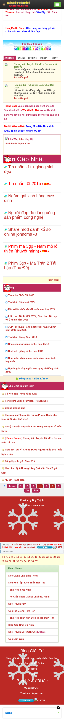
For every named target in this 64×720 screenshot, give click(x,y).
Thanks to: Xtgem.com (31, 693)
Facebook (32, 669)
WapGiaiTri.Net (31, 688)
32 (17, 561)
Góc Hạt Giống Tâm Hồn (21, 611)
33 (21, 561)
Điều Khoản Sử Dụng (37, 544)
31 (14, 561)
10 (27, 490)
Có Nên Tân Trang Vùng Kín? (21, 393)
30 (10, 561)
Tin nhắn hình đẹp (18, 544)
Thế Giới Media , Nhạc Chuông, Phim (29, 596)
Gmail (32, 674)
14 (28, 557)
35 (29, 561)
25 (58, 557)
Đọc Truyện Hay (17, 603)
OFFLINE (32, 58)
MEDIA (43, 58)
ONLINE (21, 58)
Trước (12, 486)
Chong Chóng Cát (15, 408)
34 (25, 561)
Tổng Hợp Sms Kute (19, 589)
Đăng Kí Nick (41, 378)
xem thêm (54, 280)
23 (51, 557)
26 (2, 561)
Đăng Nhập (25, 378)
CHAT (55, 58)
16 (32, 557)
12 (25, 557)
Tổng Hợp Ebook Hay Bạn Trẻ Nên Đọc (26, 401)
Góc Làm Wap (16, 639)
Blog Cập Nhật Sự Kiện (21, 625)
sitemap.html (29, 547)
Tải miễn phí (21, 77)
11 (21, 557)
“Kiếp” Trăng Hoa (14, 480)
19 (36, 557)
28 (6, 561)
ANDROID (9, 58)
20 (40, 557)
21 (43, 557)
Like (21, 139)
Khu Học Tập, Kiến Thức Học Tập (26, 582)
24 (55, 557)
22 (47, 557)
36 (32, 561)
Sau (36, 490)
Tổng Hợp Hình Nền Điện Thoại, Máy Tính (31, 617)
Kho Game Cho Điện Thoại (23, 575)
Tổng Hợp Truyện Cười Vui (20, 461)
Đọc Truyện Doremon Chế (22, 632)
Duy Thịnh (38, 500)
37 (36, 561)
